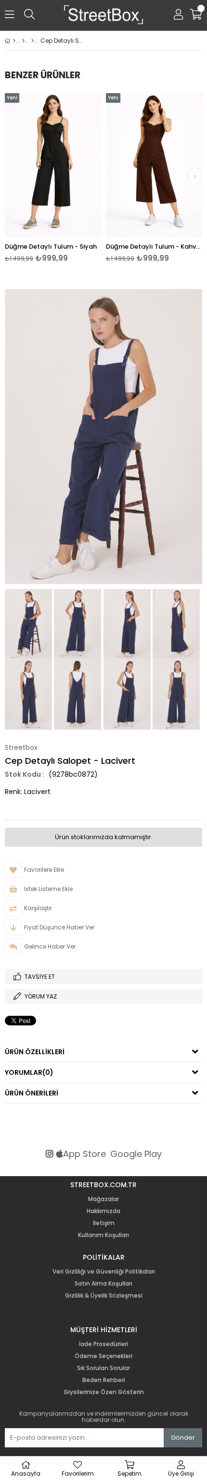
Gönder (183, 1437)
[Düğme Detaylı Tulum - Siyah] (53, 165)
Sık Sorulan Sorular (103, 1368)
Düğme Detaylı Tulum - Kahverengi (154, 246)
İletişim (104, 1223)
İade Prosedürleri (103, 1344)
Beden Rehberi (103, 1380)
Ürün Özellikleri (35, 1052)
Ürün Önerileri (31, 1093)
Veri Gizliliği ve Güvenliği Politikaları (103, 1271)
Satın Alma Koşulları (103, 1283)
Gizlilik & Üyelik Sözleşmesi (103, 1295)
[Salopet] (32, 40)
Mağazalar (103, 1199)
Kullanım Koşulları (103, 1235)
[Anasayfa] (14, 40)
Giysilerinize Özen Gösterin (104, 1392)
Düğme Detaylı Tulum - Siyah (51, 246)
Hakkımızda (103, 1211)
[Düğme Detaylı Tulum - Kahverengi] (154, 165)
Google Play (136, 1154)
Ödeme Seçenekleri (103, 1356)
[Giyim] (23, 40)
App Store (84, 1154)
